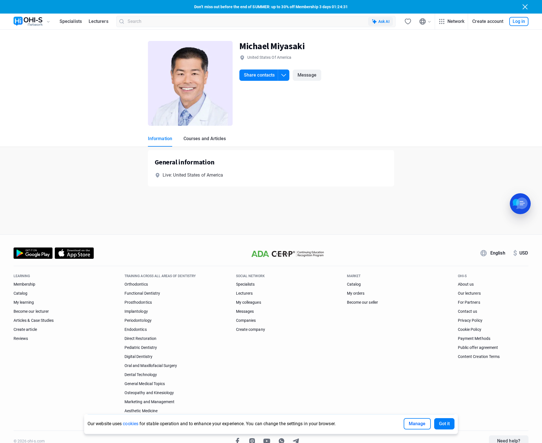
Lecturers (98, 21)
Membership (25, 284)
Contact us (467, 311)
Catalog (20, 293)
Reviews (21, 338)
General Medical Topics (144, 383)
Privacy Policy (470, 320)
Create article (25, 329)
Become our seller (362, 302)
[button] (264, 75)
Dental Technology (140, 374)
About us (466, 284)
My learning (24, 302)
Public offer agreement (478, 347)
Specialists (71, 21)
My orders (355, 293)
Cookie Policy (469, 329)
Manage (417, 423)
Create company (250, 329)
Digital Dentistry (138, 356)
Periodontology (138, 320)
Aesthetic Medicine (141, 411)
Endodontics (135, 329)
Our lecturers (469, 293)
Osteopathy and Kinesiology (149, 392)
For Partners (469, 302)
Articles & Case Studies (34, 320)
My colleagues (248, 302)
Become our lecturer (31, 311)
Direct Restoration (140, 338)
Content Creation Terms (479, 356)
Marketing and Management (149, 401)
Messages (245, 311)
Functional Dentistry (142, 293)
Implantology (136, 311)
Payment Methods (474, 338)
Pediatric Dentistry (140, 347)
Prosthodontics (138, 302)
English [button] (497, 253)
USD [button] (520, 253)
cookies (130, 423)
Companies (246, 320)
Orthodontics (136, 284)
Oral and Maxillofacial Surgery (150, 365)
